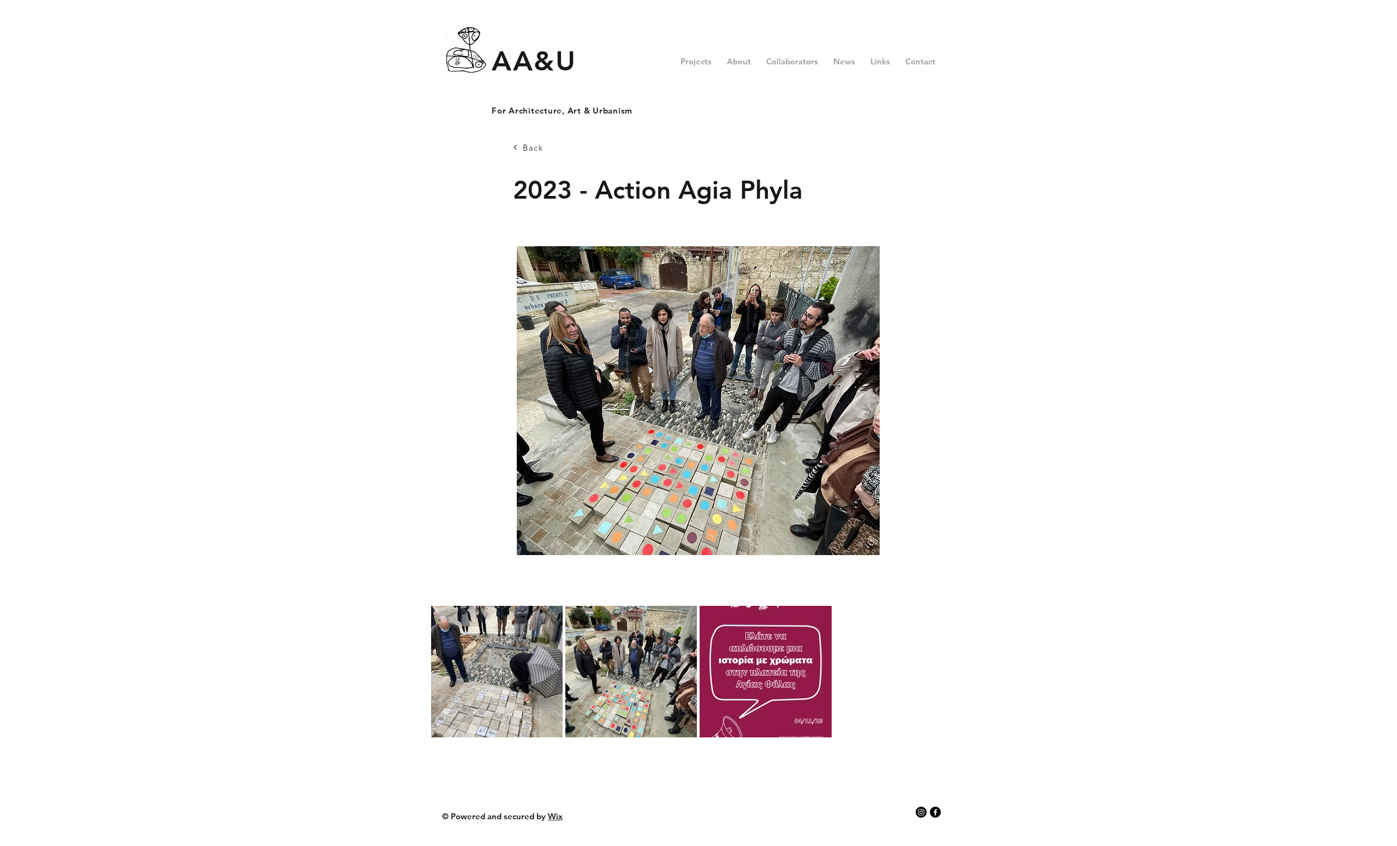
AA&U (534, 61)
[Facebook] (935, 812)
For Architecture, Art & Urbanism (562, 110)
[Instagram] (921, 812)
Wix (555, 816)
